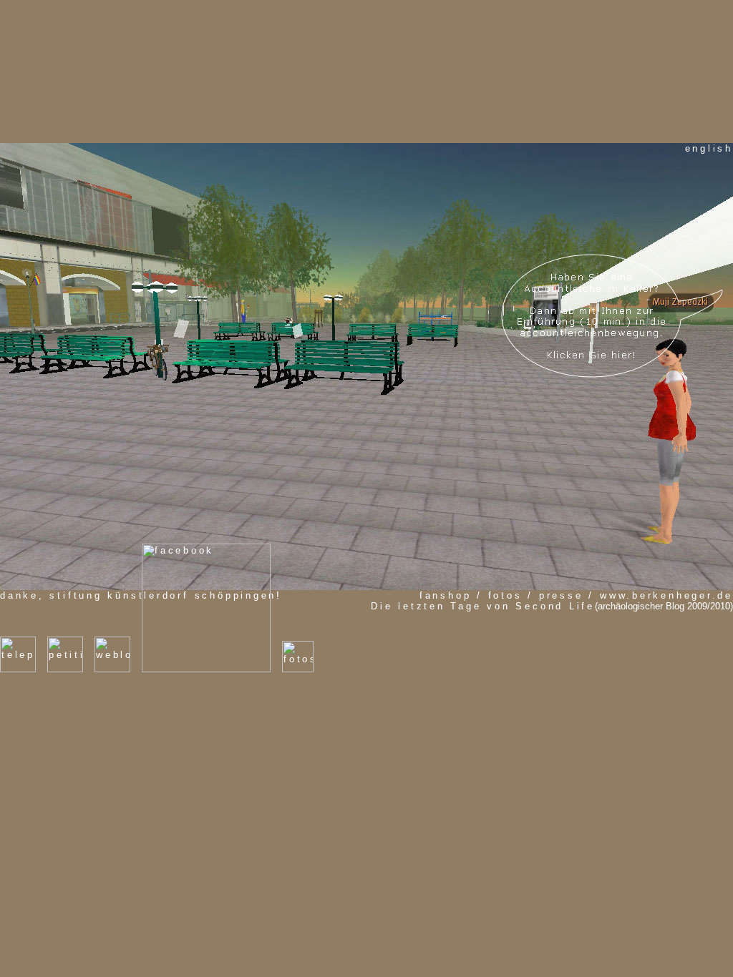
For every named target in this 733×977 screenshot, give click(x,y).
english (709, 148)
